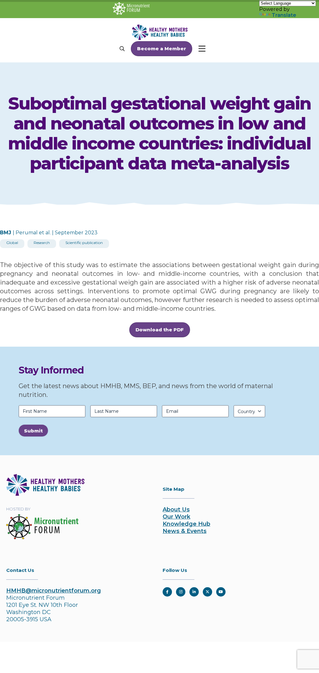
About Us (176, 509)
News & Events (185, 531)
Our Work (176, 516)
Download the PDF (160, 330)
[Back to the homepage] (45, 493)
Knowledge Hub (186, 523)
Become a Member (161, 48)
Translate (284, 15)
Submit (33, 431)
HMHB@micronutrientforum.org (53, 590)
